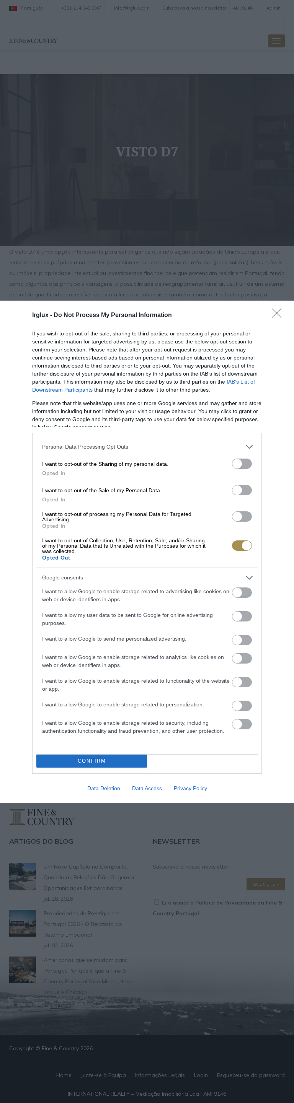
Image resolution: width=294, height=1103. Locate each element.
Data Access (147, 788)
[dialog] (147, 552)
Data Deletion (103, 788)
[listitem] (147, 447)
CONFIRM (92, 761)
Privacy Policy (190, 788)
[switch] (242, 464)
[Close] (279, 315)
